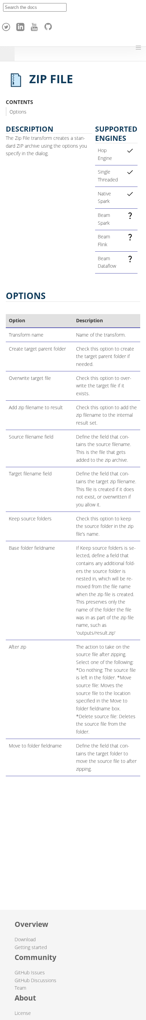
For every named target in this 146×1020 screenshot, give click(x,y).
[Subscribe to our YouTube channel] (35, 25)
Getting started (31, 947)
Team (20, 988)
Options (18, 111)
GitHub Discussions (35, 980)
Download (25, 939)
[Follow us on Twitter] (7, 25)
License (23, 1013)
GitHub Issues (30, 972)
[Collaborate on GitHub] (49, 25)
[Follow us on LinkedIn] (21, 25)
